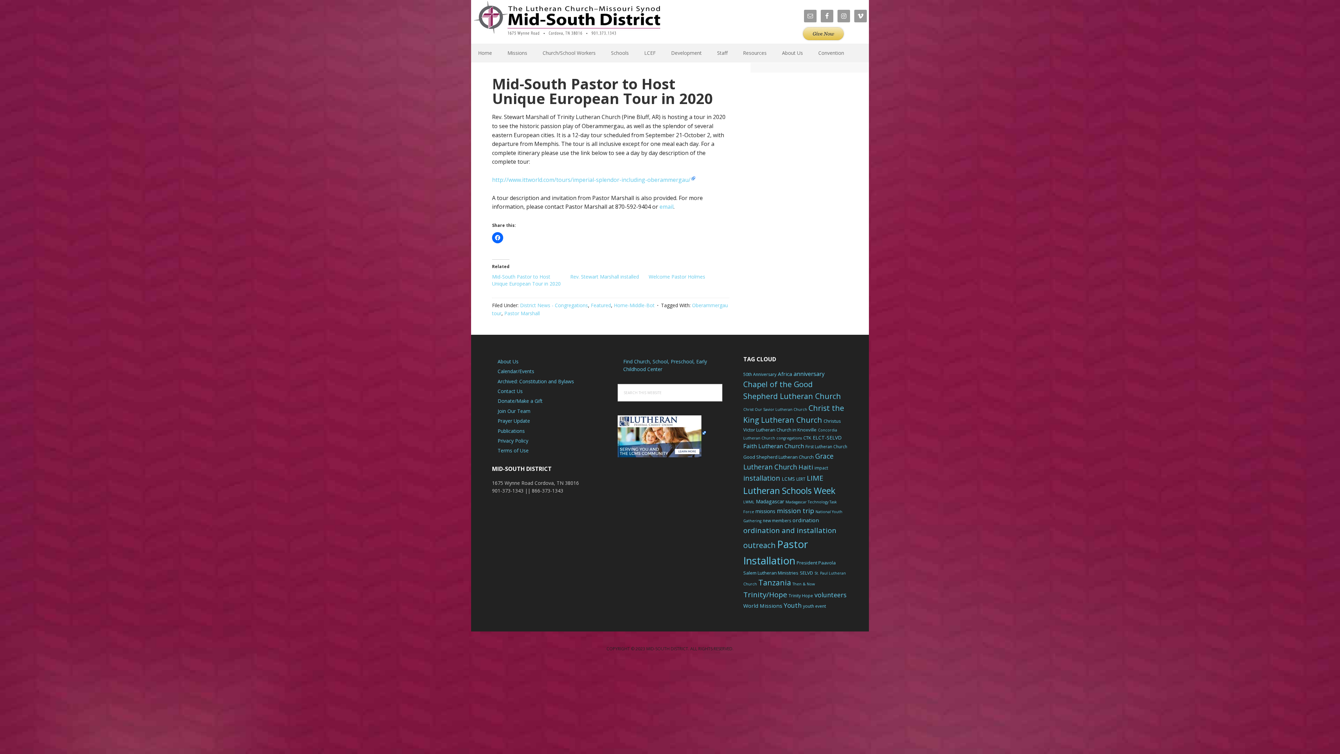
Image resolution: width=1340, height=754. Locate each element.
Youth (793, 605)
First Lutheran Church (826, 447)
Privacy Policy (513, 440)
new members (777, 521)
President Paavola (816, 563)
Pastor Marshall (522, 313)
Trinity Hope (801, 596)
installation (761, 478)
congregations (789, 438)
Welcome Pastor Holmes (677, 276)
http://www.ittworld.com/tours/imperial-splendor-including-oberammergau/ (591, 180)
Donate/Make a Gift (520, 401)
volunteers (830, 595)
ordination (805, 520)
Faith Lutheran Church (773, 446)
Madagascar (770, 501)
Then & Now (803, 584)
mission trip (795, 510)
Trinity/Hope (765, 594)
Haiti (805, 467)
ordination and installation (789, 530)
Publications (511, 431)
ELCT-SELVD (827, 437)
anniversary (809, 374)
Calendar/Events (516, 371)
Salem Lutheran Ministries (770, 573)
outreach (759, 545)
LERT (800, 479)
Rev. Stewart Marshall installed (604, 276)
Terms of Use (513, 450)
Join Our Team (514, 411)
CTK (807, 438)
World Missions (762, 605)
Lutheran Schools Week (789, 490)
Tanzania (774, 582)
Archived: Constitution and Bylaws (536, 381)
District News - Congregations (554, 305)
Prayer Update (514, 420)
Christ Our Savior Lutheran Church (775, 409)
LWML (748, 502)
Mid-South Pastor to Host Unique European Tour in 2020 (526, 280)
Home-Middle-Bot (634, 305)
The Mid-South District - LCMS (567, 22)
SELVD (806, 573)
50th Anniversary (759, 374)
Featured (601, 305)
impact (821, 468)
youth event (814, 606)
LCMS (788, 478)
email (666, 206)
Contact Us (510, 391)
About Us (508, 361)
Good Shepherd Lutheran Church (778, 457)
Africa (785, 373)
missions (765, 511)
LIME (815, 478)
